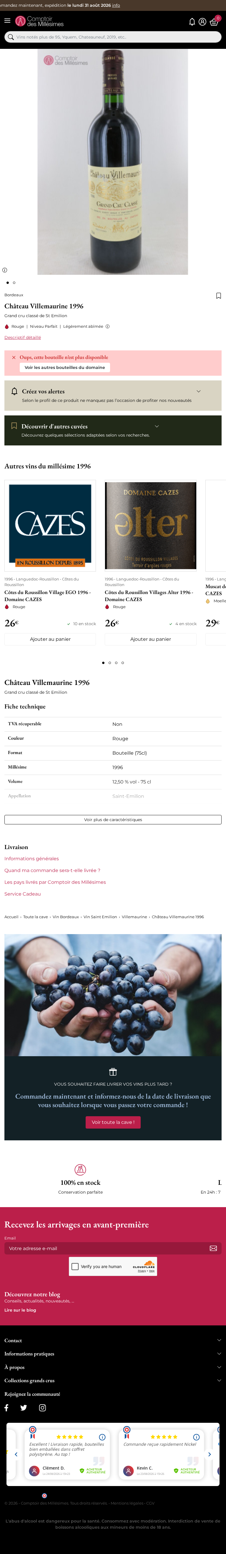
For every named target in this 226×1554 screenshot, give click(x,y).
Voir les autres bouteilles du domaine (65, 367)
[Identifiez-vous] (202, 22)
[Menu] (7, 21)
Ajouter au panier (50, 639)
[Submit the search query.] (11, 37)
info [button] (116, 5)
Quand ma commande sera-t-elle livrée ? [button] (52, 870)
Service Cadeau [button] (22, 894)
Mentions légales (127, 1503)
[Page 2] (110, 663)
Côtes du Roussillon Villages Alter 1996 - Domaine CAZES (149, 596)
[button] (106, 326)
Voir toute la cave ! (113, 1122)
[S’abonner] (213, 1248)
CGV (150, 1503)
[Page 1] (103, 663)
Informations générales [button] (31, 858)
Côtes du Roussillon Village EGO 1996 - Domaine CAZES (47, 596)
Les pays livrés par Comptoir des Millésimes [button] (55, 882)
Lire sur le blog (20, 1310)
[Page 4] (123, 663)
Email (10, 1238)
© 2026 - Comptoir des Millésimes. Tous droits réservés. (56, 1503)
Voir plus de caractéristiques (113, 819)
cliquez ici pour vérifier (163, 1495)
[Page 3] (116, 663)
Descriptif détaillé (22, 337)
